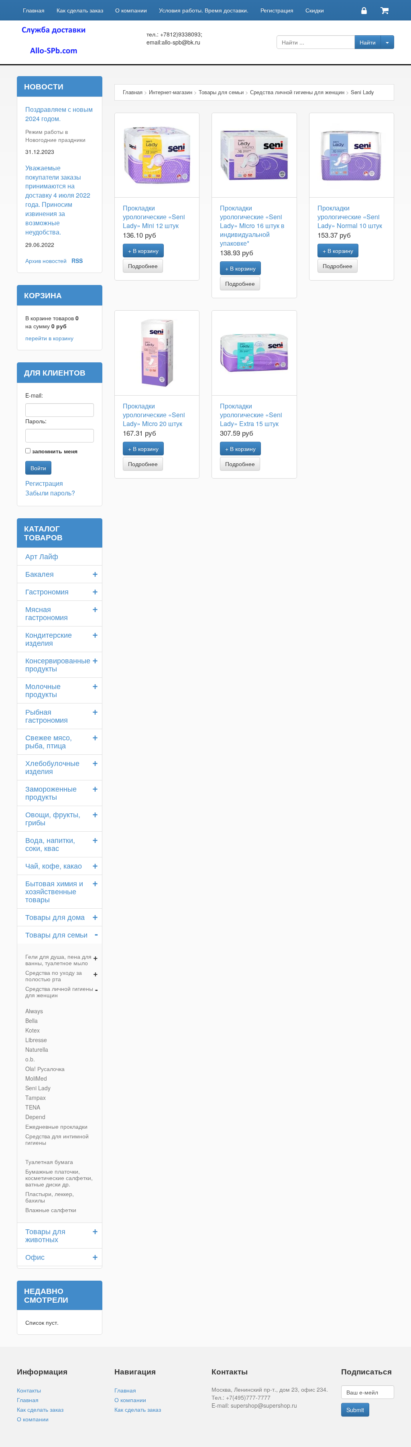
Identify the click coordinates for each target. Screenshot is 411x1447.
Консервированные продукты (57, 664)
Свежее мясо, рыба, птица (48, 741)
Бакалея (39, 573)
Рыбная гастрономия (46, 715)
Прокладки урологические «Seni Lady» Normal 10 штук (349, 216)
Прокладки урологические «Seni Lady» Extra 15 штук (251, 414)
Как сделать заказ (80, 10)
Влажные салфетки (50, 1210)
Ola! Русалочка (45, 1069)
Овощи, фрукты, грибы (52, 818)
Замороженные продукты (51, 792)
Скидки (314, 10)
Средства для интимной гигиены (57, 1139)
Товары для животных (45, 1235)
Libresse (36, 1040)
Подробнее (143, 266)
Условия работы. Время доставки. (203, 10)
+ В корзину (143, 251)
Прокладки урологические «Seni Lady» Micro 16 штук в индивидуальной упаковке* (252, 225)
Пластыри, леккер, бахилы (49, 1197)
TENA (32, 1107)
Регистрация (276, 10)
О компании (131, 10)
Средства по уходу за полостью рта (53, 975)
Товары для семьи (56, 934)
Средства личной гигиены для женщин (59, 991)
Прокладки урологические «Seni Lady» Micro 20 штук (154, 414)
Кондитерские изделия (48, 638)
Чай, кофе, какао (53, 865)
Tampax (35, 1097)
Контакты (29, 1390)
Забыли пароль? (50, 492)
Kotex (32, 1030)
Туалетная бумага (49, 1162)
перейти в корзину (49, 338)
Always (34, 1011)
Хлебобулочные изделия (52, 767)
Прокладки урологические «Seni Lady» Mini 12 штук (154, 216)
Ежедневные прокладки (56, 1126)
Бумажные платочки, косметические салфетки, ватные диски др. (59, 1177)
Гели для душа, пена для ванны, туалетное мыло (58, 959)
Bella (31, 1021)
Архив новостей (46, 261)
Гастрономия (47, 591)
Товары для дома (55, 916)
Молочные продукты (43, 690)
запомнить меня (54, 451)
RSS (77, 261)
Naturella (36, 1049)
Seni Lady (38, 1088)
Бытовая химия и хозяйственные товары (54, 891)
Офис (35, 1256)
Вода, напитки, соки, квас (50, 844)
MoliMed (36, 1078)
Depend (35, 1117)
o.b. (30, 1059)
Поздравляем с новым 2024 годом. (59, 114)
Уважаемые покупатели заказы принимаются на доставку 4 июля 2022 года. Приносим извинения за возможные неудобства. (57, 199)
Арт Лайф (41, 556)
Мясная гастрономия (46, 613)
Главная (34, 10)
